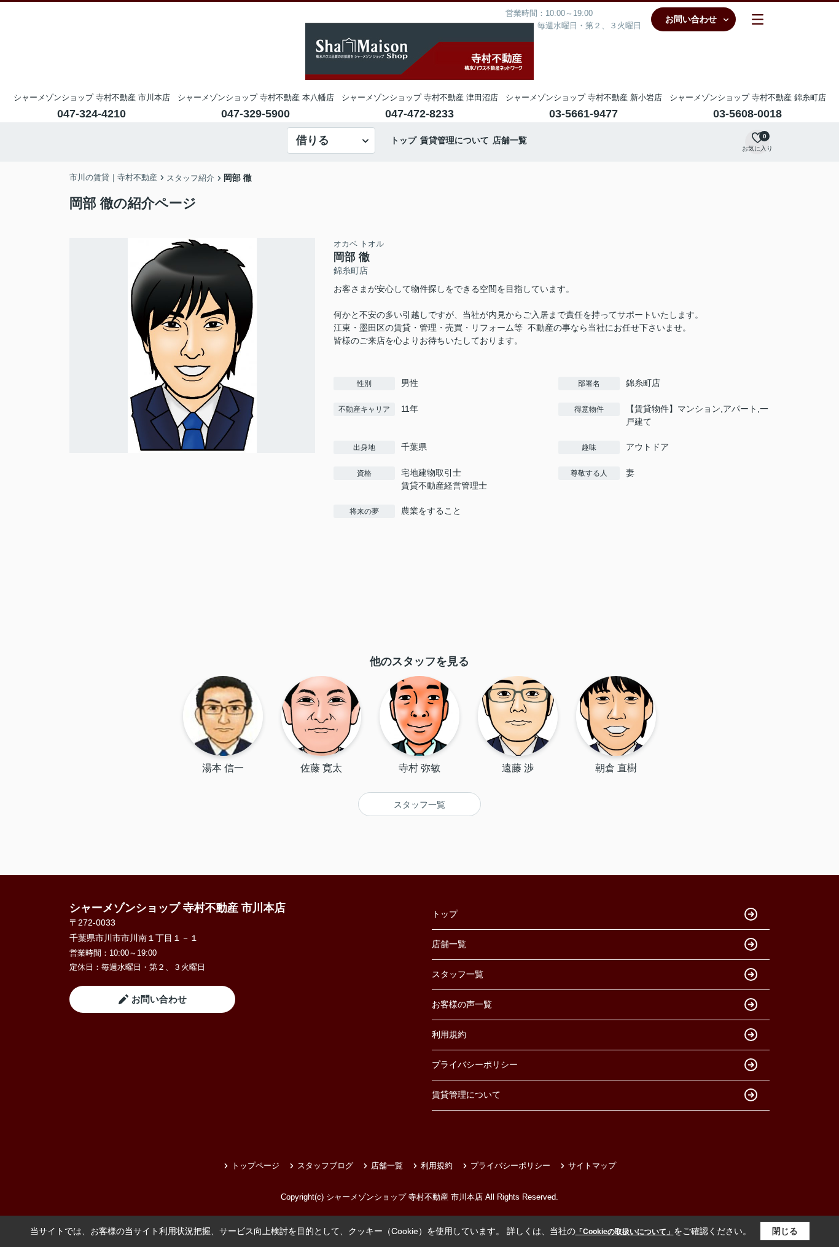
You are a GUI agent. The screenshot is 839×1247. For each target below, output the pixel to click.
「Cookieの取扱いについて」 (625, 1231)
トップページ (255, 1165)
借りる (312, 140)
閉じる (785, 1231)
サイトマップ (592, 1165)
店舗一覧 (510, 140)
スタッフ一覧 (419, 804)
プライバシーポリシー (475, 1064)
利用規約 (449, 1034)
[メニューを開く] (758, 19)
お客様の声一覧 (462, 1004)
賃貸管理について (454, 140)
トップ (403, 140)
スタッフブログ (325, 1165)
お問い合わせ (691, 19)
